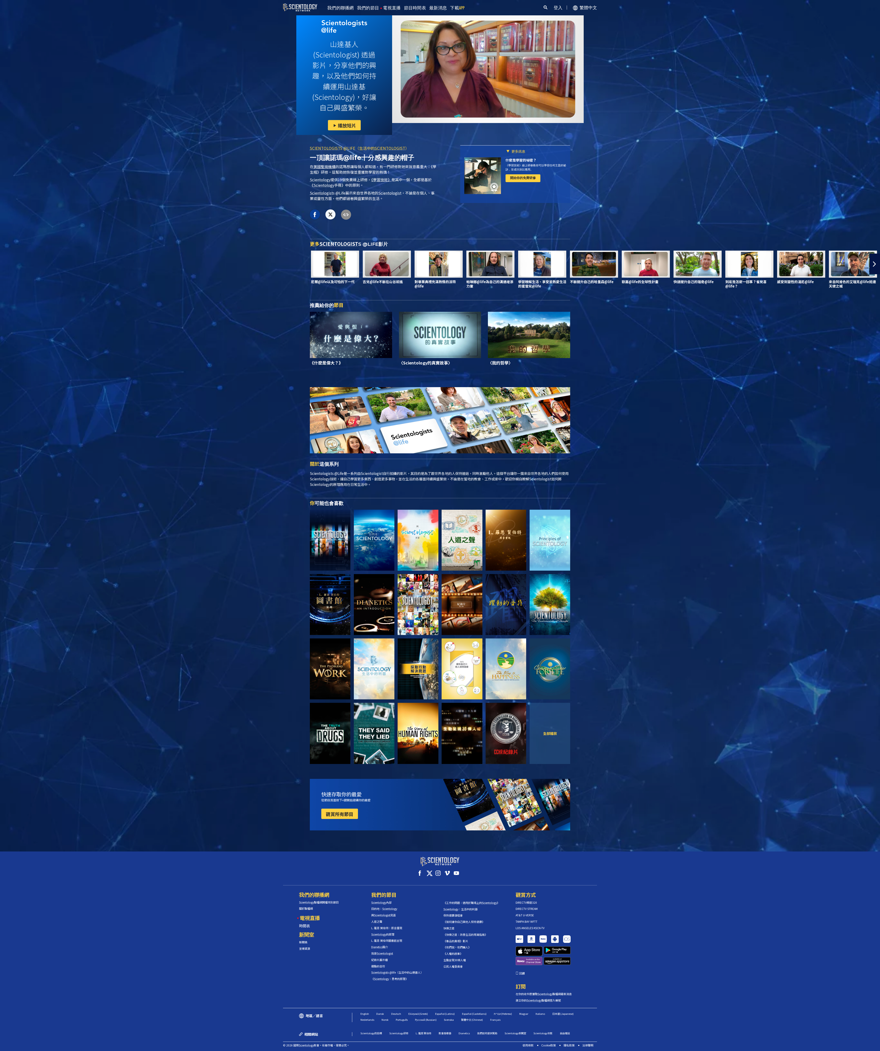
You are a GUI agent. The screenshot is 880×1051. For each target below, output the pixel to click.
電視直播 (392, 7)
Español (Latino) (445, 1013)
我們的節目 (368, 7)
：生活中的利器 (460, 909)
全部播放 (550, 733)
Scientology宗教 (543, 1033)
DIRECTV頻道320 (526, 902)
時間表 (304, 925)
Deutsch (396, 1013)
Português (402, 1019)
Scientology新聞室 (515, 1033)
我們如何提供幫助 (487, 1033)
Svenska (449, 1019)
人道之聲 (376, 921)
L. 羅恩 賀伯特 (423, 1033)
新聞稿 (303, 942)
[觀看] (550, 540)
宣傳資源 (304, 948)
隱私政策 (569, 1045)
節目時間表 (415, 7)
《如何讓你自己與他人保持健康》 (464, 922)
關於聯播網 (306, 908)
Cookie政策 (548, 1045)
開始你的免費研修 (523, 178)
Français (495, 1019)
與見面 (383, 915)
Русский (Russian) (426, 1019)
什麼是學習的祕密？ (521, 160)
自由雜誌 (565, 1033)
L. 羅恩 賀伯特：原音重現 (386, 928)
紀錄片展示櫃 (379, 960)
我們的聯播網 (340, 7)
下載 (457, 7)
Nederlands (367, 1019)
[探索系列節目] (330, 540)
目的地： (384, 909)
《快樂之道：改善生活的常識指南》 (465, 934)
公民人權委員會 (453, 966)
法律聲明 (587, 1045)
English (364, 1013)
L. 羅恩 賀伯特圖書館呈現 (386, 940)
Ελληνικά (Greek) (418, 1013)
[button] (5, 264)
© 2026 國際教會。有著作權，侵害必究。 (316, 1045)
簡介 (379, 947)
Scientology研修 (398, 1033)
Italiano (540, 1013)
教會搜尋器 (445, 1033)
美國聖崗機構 (325, 166)
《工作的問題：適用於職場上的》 (471, 903)
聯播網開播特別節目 (319, 902)
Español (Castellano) (474, 1013)
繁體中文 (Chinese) (472, 1019)
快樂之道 (448, 928)
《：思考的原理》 (389, 979)
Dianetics (464, 1033)
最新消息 (438, 7)
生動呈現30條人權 (454, 960)
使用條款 (528, 1045)
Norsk (385, 1019)
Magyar (523, 1013)
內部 (381, 902)
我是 (382, 953)
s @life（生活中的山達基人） (397, 972)
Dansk (380, 1013)
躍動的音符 (378, 966)
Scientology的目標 (371, 1033)
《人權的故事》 (453, 953)
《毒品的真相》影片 (455, 941)
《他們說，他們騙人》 (457, 947)
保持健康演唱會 (453, 915)
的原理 (382, 934)
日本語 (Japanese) (563, 1013)
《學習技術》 (381, 179)
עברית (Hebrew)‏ (503, 1013)
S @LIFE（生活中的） (359, 148)
